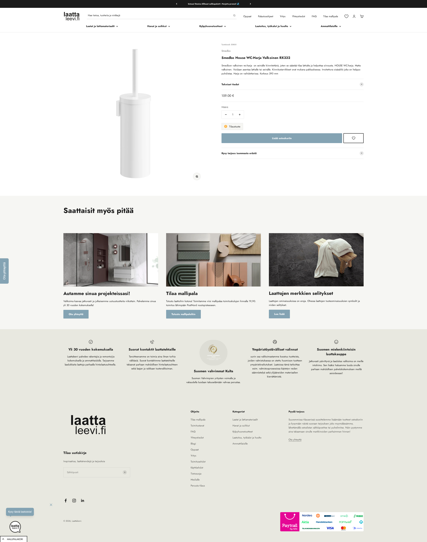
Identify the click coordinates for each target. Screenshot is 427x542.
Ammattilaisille (329, 26)
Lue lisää (279, 314)
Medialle (195, 479)
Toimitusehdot (198, 461)
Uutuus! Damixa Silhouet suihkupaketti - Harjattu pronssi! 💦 (213, 4)
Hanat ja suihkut (157, 26)
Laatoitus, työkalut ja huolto (271, 26)
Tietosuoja (196, 473)
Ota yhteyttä (76, 314)
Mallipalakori (15, 539)
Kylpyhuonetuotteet (211, 26)
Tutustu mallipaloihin (183, 314)
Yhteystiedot (298, 16)
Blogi (193, 443)
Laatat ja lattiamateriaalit (100, 26)
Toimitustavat (197, 425)
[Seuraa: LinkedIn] (82, 500)
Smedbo (226, 51)
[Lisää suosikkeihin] (353, 138)
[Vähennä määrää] (226, 115)
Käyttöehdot (197, 467)
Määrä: (225, 107)
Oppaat (247, 16)
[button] (4, 271)
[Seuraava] (250, 4)
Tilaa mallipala (330, 16)
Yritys (282, 16)
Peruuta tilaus (198, 485)
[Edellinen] (176, 4)
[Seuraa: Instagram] (74, 500)
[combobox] (160, 15)
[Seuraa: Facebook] (65, 500)
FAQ (314, 16)
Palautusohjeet (265, 16)
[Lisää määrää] (240, 115)
